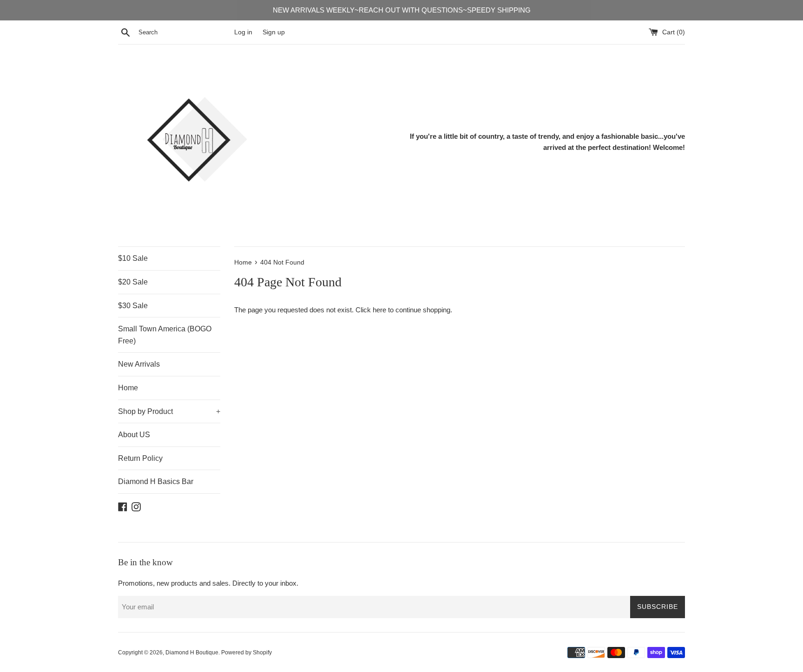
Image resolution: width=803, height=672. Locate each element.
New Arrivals (139, 364)
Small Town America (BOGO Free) (164, 335)
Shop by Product (169, 411)
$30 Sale (133, 306)
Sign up (274, 32)
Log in (243, 32)
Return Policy (140, 458)
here (379, 310)
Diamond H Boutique (191, 652)
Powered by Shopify (246, 652)
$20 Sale (133, 282)
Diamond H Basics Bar (155, 481)
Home (128, 388)
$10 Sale (133, 258)
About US (134, 435)
